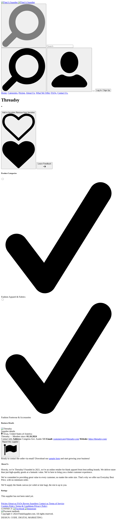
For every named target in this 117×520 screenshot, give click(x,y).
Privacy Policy (40, 506)
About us (12, 503)
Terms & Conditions (24, 506)
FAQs (20, 503)
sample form (54, 458)
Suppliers (34, 503)
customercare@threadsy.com (66, 439)
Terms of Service (56, 503)
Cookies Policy (8, 506)
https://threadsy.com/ (97, 439)
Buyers (26, 503)
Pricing (4, 503)
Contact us (44, 503)
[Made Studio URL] (49, 517)
